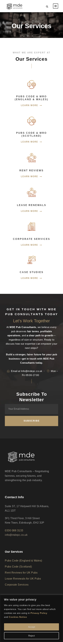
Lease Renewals (31, 205)
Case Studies (31, 272)
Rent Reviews (31, 170)
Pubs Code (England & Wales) (23, 560)
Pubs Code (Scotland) (18, 566)
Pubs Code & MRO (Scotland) (31, 134)
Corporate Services (31, 239)
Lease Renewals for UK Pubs (23, 578)
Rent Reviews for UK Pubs (21, 572)
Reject (31, 635)
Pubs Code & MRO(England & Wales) (31, 98)
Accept (31, 627)
